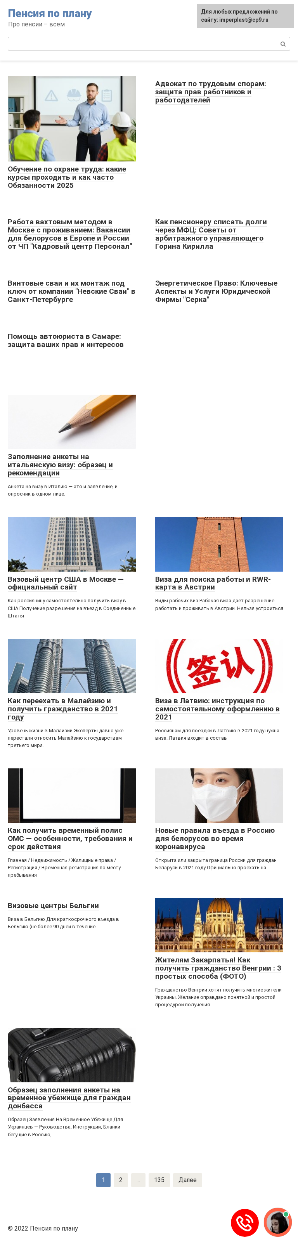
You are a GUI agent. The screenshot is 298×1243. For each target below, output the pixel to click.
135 (159, 1180)
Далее (187, 1180)
